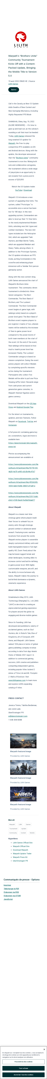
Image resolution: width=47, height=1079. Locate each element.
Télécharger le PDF (11, 889)
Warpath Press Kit (20, 857)
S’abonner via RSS (11, 892)
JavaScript (8, 899)
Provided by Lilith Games (20, 756)
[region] (23, 1062)
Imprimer (7, 885)
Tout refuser (23, 1068)
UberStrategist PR (20, 861)
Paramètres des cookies (23, 1062)
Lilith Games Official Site (23, 843)
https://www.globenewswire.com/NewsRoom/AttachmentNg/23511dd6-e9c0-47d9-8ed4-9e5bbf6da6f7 (23, 496)
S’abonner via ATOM (12, 896)
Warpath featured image (20, 751)
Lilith (20, 824)
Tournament (13, 829)
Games (28, 824)
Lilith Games (13, 84)
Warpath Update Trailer (22, 854)
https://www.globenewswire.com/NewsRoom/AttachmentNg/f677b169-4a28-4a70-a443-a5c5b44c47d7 (23, 468)
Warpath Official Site (21, 846)
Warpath (12, 824)
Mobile (32, 833)
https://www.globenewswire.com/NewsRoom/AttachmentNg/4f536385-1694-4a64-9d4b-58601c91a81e (23, 482)
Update (23, 829)
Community (13, 833)
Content (23, 833)
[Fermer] (44, 1049)
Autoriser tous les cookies (23, 1075)
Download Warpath (20, 850)
